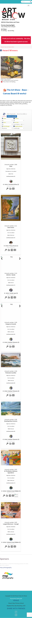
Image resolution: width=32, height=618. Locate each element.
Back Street (11, 227)
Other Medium (7, 171)
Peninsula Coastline (10, 373)
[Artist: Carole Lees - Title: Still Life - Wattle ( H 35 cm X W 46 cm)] (11, 256)
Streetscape (12, 235)
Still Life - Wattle (10, 275)
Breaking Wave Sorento (10, 421)
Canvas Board (13, 171)
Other (12, 173)
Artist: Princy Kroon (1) (11, 246)
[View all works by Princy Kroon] (11, 242)
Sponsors (4, 559)
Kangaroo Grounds (11, 324)
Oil (7, 232)
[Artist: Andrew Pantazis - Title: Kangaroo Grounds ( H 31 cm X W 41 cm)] (11, 304)
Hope (10, 166)
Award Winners (10, 50)
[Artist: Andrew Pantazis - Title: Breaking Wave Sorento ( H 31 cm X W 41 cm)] (11, 408)
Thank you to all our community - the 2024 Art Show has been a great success (16, 40)
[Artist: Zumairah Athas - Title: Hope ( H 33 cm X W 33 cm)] (11, 146)
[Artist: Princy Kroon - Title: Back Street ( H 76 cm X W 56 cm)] (11, 208)
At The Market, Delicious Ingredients (10, 472)
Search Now (11, 116)
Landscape (12, 331)
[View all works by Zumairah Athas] (11, 180)
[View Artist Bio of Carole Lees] (11, 297)
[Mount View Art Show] (13, 14)
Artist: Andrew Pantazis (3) (11, 342)
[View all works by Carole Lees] (11, 289)
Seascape (12, 380)
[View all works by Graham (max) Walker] (11, 487)
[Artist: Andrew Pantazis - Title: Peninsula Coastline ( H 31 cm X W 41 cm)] (11, 360)
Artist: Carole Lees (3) (12, 293)
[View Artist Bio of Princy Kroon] (11, 250)
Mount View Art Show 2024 (7, 47)
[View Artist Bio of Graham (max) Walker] (9, 495)
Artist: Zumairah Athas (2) (11, 184)
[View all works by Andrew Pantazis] (11, 338)
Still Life (12, 282)
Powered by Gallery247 (16, 598)
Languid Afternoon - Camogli (11, 524)
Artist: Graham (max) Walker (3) (12, 491)
